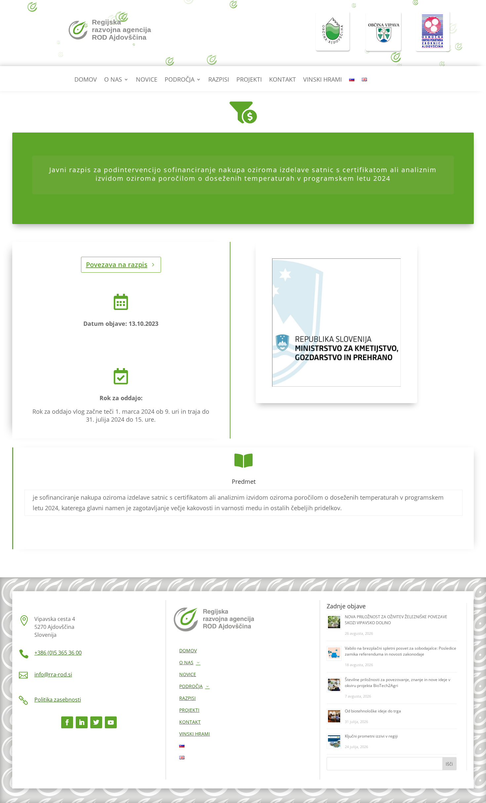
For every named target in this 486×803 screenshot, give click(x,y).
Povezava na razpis (116, 264)
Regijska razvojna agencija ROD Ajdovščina (121, 29)
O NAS (113, 80)
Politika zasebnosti (57, 699)
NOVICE (146, 80)
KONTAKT (282, 80)
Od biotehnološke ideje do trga (373, 711)
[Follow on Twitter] (96, 722)
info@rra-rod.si (53, 674)
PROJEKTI (249, 80)
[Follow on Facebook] (67, 722)
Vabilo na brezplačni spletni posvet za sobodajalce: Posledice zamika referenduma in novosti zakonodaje (400, 651)
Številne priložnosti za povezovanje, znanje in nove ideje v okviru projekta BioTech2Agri (397, 682)
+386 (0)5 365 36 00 (58, 652)
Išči (449, 764)
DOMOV (85, 80)
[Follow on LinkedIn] (82, 722)
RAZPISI (218, 80)
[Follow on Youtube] (111, 722)
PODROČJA (179, 80)
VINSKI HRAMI (322, 80)
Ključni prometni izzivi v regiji (371, 736)
